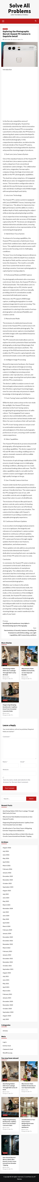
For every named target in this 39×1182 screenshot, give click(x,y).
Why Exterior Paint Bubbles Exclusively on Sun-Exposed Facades (18, 818)
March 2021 (6, 990)
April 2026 (6, 862)
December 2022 (8, 940)
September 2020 (8, 1012)
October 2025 (7, 883)
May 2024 (6, 919)
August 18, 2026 (7, 1169)
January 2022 (7, 955)
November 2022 (8, 944)
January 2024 (7, 933)
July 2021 (6, 976)
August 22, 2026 (7, 715)
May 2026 (6, 858)
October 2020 (7, 1008)
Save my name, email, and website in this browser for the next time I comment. (16, 781)
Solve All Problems (19, 8)
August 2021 (7, 973)
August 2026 (7, 847)
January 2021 (7, 998)
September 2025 (8, 887)
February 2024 (7, 930)
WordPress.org (7, 1053)
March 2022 (6, 948)
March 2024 (6, 926)
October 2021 (7, 965)
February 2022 (7, 951)
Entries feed (7, 1046)
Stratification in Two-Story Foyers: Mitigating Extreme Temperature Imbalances (17, 829)
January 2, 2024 (16, 39)
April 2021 (6, 987)
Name (5, 762)
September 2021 (8, 969)
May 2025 (6, 901)
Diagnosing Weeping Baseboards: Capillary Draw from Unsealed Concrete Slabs (18, 824)
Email (22, 762)
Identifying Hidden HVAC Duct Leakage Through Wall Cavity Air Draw (18, 812)
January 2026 (7, 873)
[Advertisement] (19, 97)
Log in (5, 1042)
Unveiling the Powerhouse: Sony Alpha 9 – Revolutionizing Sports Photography (16, 623)
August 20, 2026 (26, 1131)
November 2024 (8, 908)
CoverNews (28, 1177)
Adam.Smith (7, 39)
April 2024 (6, 923)
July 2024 (6, 912)
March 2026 (6, 865)
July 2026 (6, 851)
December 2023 (8, 937)
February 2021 (7, 994)
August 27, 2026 (7, 678)
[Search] (35, 21)
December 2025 (8, 876)
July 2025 (6, 894)
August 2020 (7, 1016)
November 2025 (8, 880)
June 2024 (6, 915)
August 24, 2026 (26, 678)
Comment (6, 736)
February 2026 (7, 869)
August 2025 (7, 890)
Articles (5, 29)
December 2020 (8, 1001)
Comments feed (8, 1049)
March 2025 (6, 905)
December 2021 (8, 958)
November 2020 (8, 1005)
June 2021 (6, 980)
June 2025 (6, 898)
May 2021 (6, 983)
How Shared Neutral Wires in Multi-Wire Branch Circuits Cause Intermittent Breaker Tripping (18, 835)
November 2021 (8, 962)
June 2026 (6, 855)
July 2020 (6, 1019)
